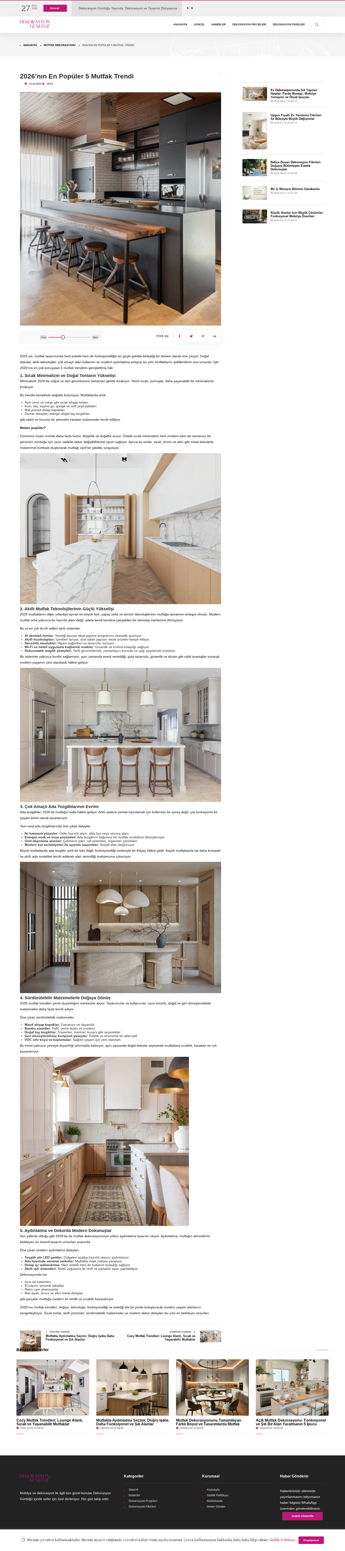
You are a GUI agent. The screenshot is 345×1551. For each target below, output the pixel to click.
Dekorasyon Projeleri (249, 24)
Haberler (218, 24)
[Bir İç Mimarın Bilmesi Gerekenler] (254, 193)
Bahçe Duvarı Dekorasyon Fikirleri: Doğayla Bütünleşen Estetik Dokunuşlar (296, 165)
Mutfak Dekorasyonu (60, 45)
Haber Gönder (216, 1506)
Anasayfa (180, 24)
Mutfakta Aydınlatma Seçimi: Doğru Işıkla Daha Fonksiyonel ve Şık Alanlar (132, 1422)
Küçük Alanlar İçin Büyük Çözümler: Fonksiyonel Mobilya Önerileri (297, 214)
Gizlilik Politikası (217, 1495)
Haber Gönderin (302, 1516)
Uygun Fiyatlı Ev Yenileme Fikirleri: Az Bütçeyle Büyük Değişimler (296, 117)
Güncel (199, 24)
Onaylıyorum (311, 1540)
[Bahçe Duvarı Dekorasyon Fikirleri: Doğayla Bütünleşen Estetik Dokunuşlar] (254, 167)
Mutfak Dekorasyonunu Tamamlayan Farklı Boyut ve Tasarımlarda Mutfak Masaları (208, 1424)
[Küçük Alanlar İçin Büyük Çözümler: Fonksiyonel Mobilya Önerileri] (254, 216)
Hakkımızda (214, 1501)
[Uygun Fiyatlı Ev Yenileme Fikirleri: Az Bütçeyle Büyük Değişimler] (254, 130)
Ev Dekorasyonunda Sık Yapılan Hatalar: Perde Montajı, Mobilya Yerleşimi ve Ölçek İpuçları (294, 93)
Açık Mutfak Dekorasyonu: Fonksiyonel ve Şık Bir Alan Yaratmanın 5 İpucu (291, 1422)
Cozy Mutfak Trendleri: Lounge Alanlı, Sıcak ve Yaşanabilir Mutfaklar (49, 1422)
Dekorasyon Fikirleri (289, 24)
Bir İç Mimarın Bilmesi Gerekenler (295, 189)
